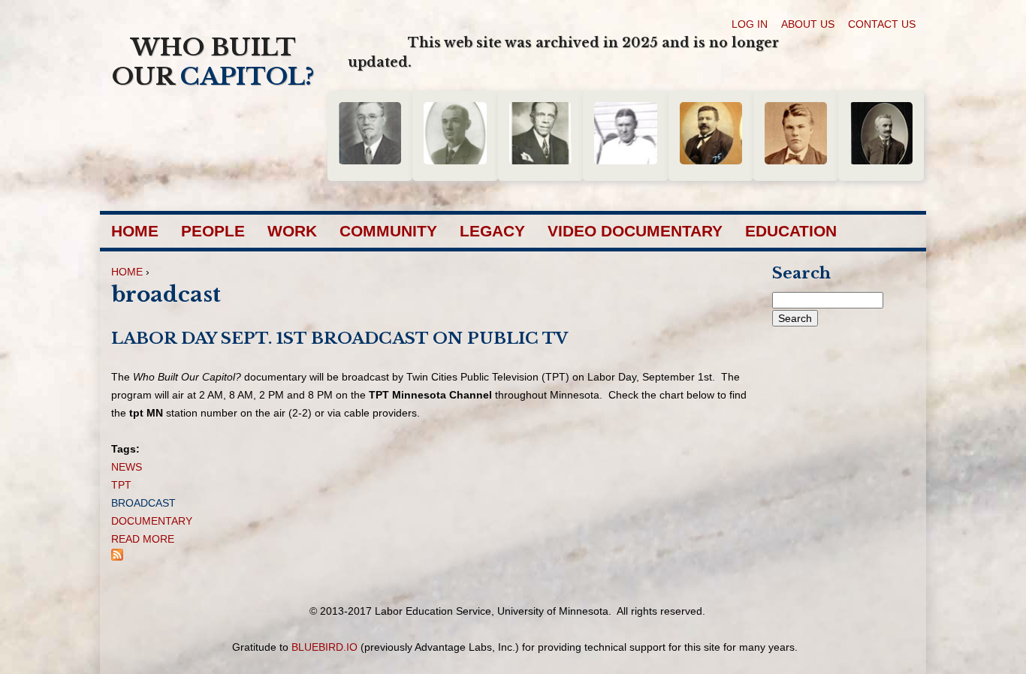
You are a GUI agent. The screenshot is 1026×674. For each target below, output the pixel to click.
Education (791, 230)
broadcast (143, 503)
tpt (121, 485)
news (126, 467)
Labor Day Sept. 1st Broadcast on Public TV (339, 338)
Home (134, 230)
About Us (807, 24)
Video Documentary (635, 230)
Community (388, 230)
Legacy (492, 230)
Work (292, 230)
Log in (750, 24)
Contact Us (882, 24)
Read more (142, 539)
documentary (151, 521)
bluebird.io (324, 647)
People (213, 230)
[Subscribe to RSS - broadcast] (117, 557)
